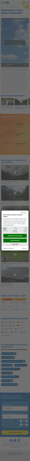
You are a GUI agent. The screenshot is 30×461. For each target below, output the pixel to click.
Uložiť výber (15, 244)
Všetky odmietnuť (15, 240)
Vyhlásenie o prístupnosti (8, 248)
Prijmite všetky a (15, 236)
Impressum (24, 248)
